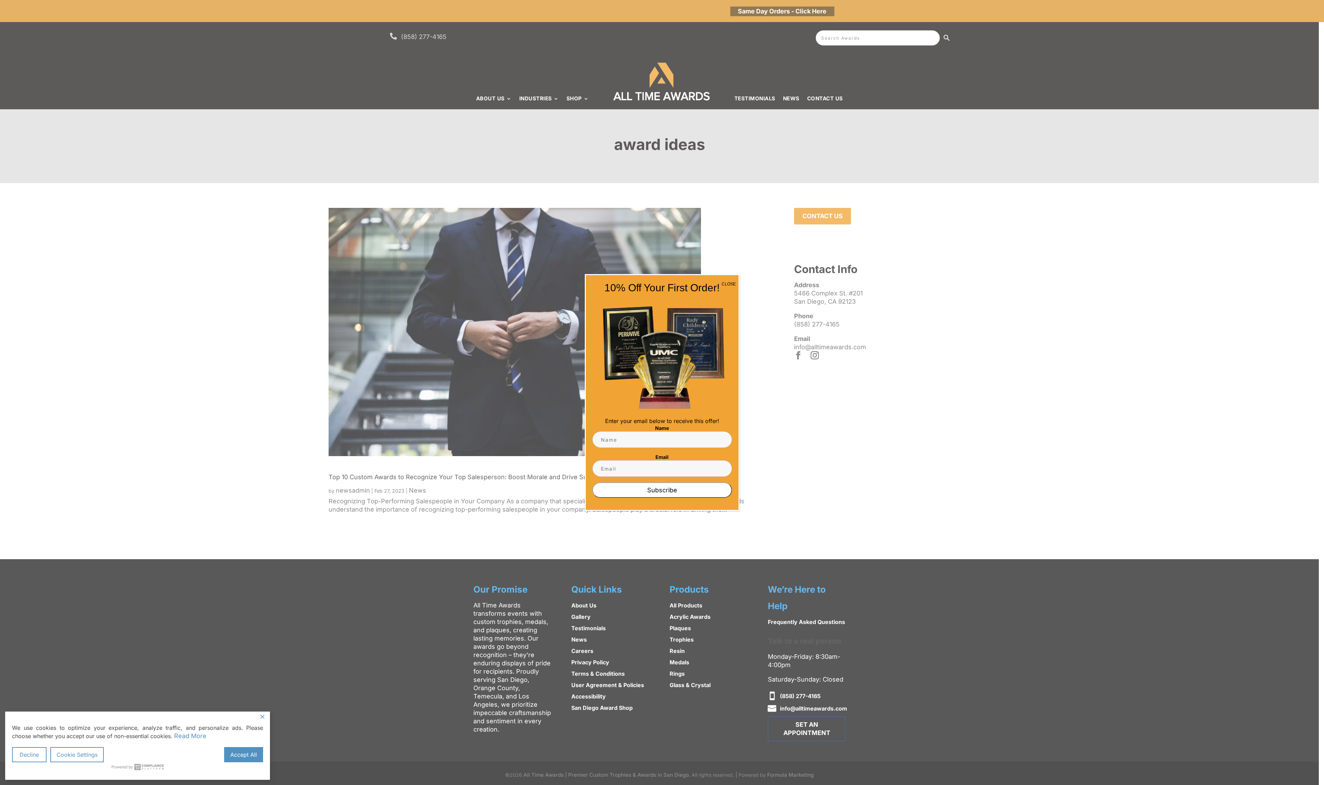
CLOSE (729, 284)
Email (662, 457)
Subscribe (662, 490)
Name (662, 428)
